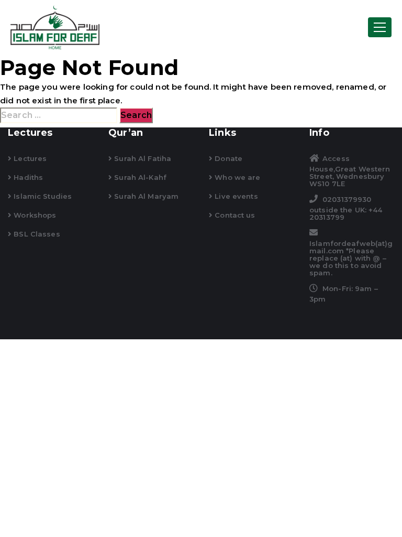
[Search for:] (58, 115)
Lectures (29, 158)
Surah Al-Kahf (139, 177)
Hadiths (27, 177)
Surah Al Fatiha (141, 158)
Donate (227, 158)
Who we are (236, 177)
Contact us (234, 215)
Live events (235, 196)
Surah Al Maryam (145, 196)
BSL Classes (36, 234)
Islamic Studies (42, 196)
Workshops (34, 215)
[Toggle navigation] (380, 27)
